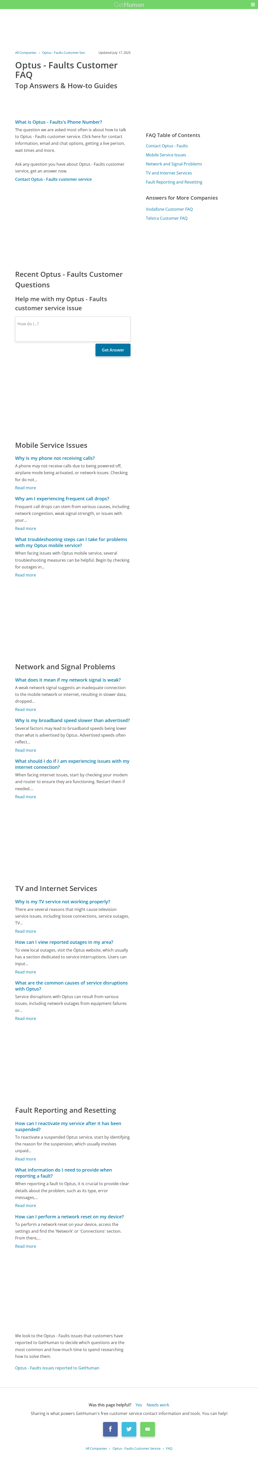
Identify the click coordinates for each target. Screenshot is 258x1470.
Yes (139, 1405)
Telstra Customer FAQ (166, 218)
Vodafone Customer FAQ (169, 209)
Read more (25, 488)
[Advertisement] (73, 225)
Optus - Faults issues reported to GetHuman (57, 1368)
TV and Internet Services (169, 173)
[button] (253, 4)
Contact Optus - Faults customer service (53, 179)
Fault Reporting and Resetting (174, 182)
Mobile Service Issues (166, 155)
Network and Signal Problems (174, 164)
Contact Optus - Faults (167, 146)
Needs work (158, 1405)
